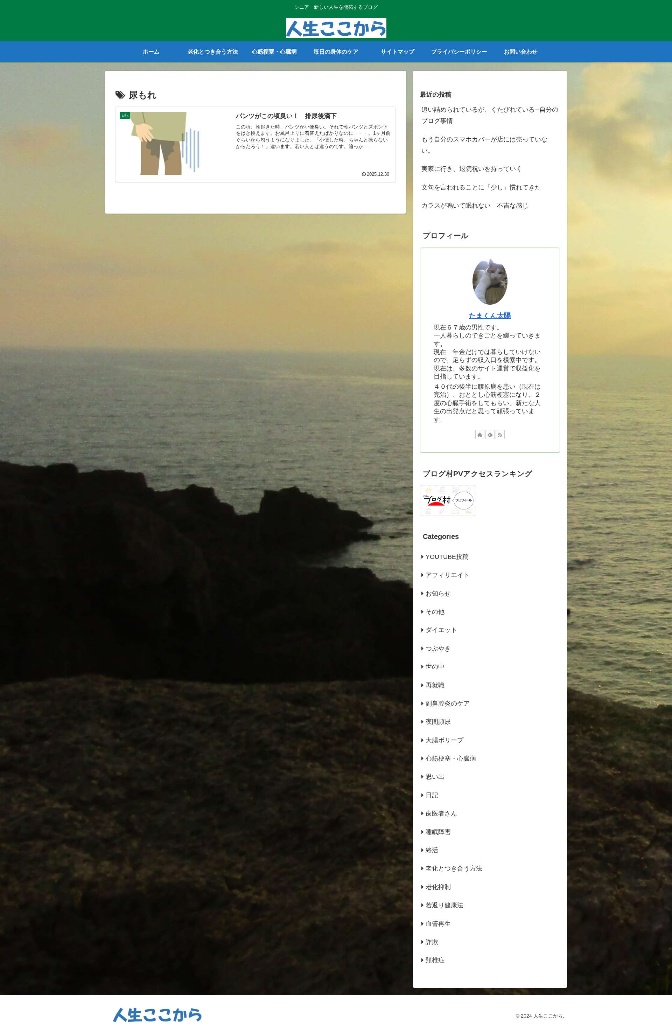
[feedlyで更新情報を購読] (490, 434)
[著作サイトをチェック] (479, 434)
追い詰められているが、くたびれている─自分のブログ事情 (489, 115)
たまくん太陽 (490, 315)
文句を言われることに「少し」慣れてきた (481, 187)
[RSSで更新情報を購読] (500, 434)
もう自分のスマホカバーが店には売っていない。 (484, 145)
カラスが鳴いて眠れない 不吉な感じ (474, 205)
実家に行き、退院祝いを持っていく (471, 168)
